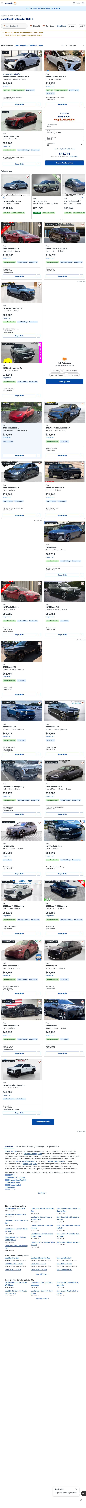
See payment (7, 86)
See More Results (43, 1122)
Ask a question (64, 382)
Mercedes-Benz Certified (12, 74)
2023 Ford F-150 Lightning (15, 1178)
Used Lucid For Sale (64, 1258)
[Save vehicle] (39, 53)
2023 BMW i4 (10, 1175)
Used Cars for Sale (7, 15)
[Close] (76, 1489)
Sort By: (64, 45)
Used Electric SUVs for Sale (15, 1209)
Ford (30, 1164)
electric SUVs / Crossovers (25, 1161)
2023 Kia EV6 (10, 1188)
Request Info (19, 104)
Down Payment (51, 137)
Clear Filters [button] (61, 26)
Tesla (35, 1164)
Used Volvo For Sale (38, 1264)
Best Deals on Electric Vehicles (68, 1242)
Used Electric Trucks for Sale (15, 1215)
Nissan (25, 1164)
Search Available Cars (64, 163)
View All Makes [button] (41, 1274)
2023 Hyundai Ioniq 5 (13, 1185)
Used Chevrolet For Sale (14, 1264)
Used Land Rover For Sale (40, 1258)
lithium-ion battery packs (33, 1154)
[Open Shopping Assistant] (83, 1493)
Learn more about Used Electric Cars (29, 45)
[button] (74, 3)
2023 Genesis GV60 (12, 1183)
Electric (18, 15)
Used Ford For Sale (12, 1258)
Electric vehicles (11, 1151)
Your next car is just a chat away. (43, 8)
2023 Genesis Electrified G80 (15, 1180)
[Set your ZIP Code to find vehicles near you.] (33, 19)
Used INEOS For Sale (64, 1264)
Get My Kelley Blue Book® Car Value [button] (64, 149)
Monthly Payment (52, 124)
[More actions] (38, 104)
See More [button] (41, 1193)
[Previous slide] (4, 197)
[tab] (9, 1146)
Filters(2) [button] (36, 26)
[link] (30, 90)
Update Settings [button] (73, 157)
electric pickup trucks (56, 1161)
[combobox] (14, 26)
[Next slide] (82, 197)
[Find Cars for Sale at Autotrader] (11, 3)
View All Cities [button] (41, 1299)
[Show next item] (38, 412)
